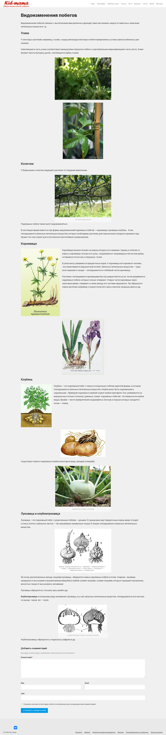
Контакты (78, 732)
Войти (152, 4)
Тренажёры (101, 4)
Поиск (145, 4)
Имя (22, 683)
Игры (93, 4)
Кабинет (87, 732)
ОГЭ (130, 4)
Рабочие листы (113, 4)
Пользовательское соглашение (137, 732)
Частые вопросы (157, 732)
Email (87, 683)
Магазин (159, 4)
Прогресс (137, 4)
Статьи (123, 4)
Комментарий (27, 657)
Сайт (23, 693)
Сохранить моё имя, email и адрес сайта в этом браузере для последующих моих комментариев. (60, 704)
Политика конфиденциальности (103, 732)
